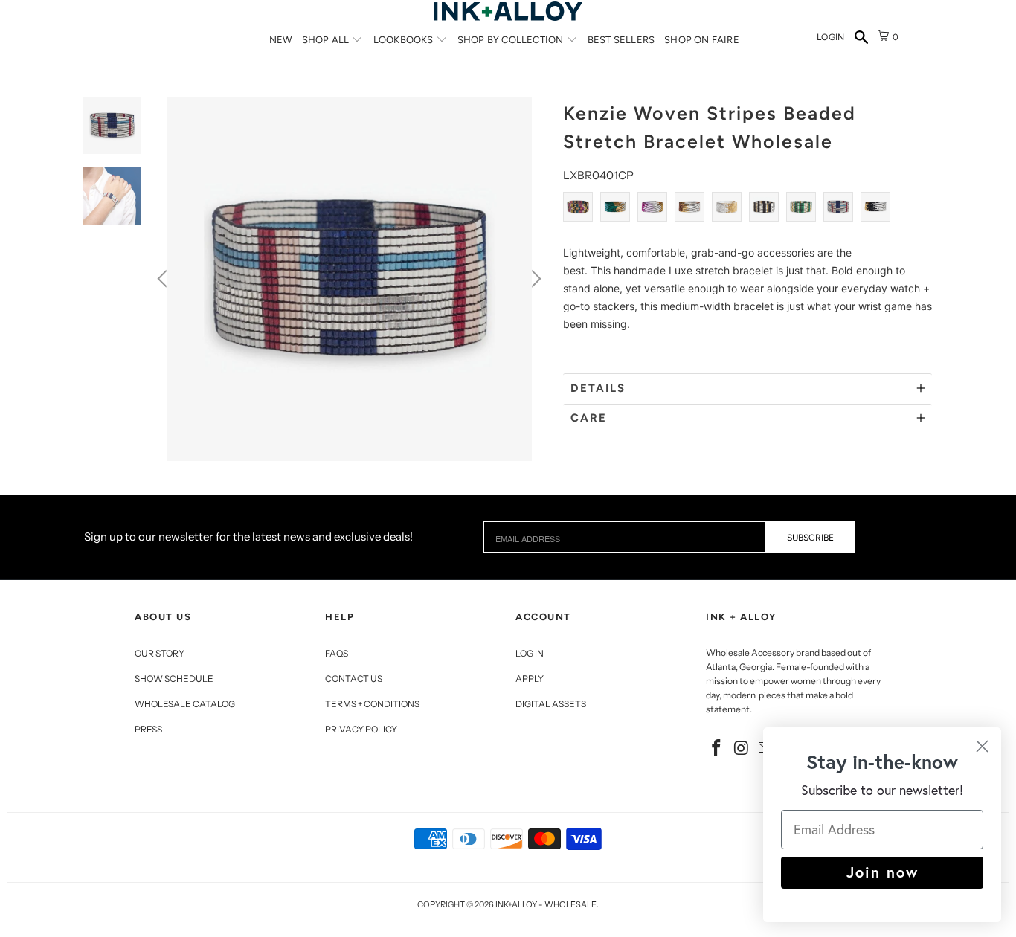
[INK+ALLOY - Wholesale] (508, 11)
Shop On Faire (701, 39)
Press (148, 729)
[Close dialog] (982, 746)
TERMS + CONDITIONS (372, 703)
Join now (882, 872)
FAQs (336, 653)
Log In (529, 653)
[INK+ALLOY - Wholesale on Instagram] (742, 749)
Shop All (327, 39)
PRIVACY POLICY (361, 729)
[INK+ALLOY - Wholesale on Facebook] (717, 749)
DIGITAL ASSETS (550, 703)
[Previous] (164, 279)
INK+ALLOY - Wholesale (546, 904)
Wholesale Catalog (185, 703)
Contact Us (353, 678)
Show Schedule (174, 678)
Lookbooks (404, 39)
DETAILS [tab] (598, 388)
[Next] (534, 279)
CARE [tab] (588, 418)
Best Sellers (621, 39)
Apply (529, 678)
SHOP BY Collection (511, 39)
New (280, 39)
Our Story (159, 653)
